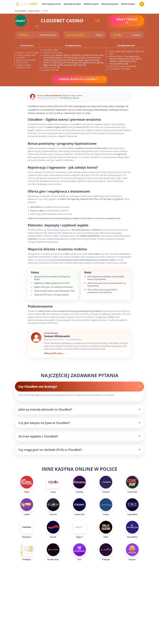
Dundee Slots (53, 559)
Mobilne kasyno (91, 4)
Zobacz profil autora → (54, 353)
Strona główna (20, 11)
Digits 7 (79, 537)
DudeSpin (26, 559)
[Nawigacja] (141, 4)
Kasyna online (33, 11)
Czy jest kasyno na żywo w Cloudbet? (44, 423)
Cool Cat (53, 514)
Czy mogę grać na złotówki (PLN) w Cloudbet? (50, 450)
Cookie (27, 514)
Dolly (106, 537)
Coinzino (106, 492)
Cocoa (53, 492)
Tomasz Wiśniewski (53, 95)
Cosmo (106, 514)
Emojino (132, 559)
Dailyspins (26, 537)
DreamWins (132, 537)
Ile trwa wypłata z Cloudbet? (38, 436)
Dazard (53, 537)
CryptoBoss (132, 514)
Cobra (26, 492)
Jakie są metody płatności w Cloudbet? (45, 409)
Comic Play (132, 492)
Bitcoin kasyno (128, 4)
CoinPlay (79, 492)
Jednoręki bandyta (72, 4)
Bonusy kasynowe (109, 4)
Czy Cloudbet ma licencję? (37, 386)
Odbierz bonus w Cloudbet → (79, 79)
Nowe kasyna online (51, 4)
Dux (79, 559)
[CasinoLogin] (26, 4)
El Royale (106, 559)
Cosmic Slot (79, 514)
